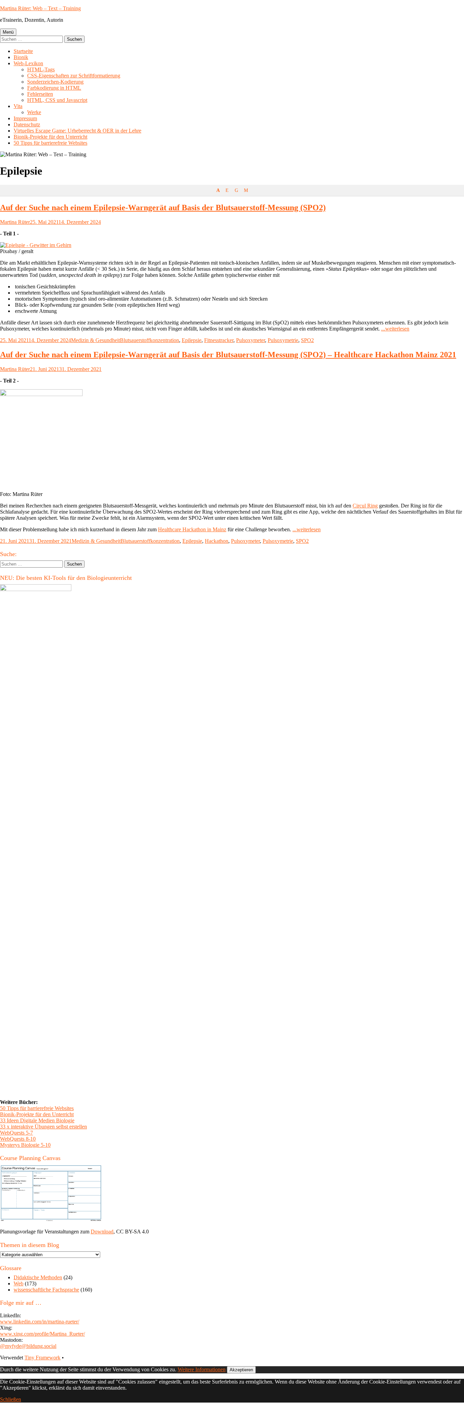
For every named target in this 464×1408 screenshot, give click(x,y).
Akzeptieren (241, 1369)
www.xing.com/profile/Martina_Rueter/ (42, 1334)
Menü (8, 32)
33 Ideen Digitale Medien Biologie (37, 1120)
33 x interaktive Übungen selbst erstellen (43, 1126)
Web (18, 1283)
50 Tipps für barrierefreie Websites (50, 143)
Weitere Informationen (202, 1369)
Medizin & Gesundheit (95, 340)
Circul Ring (365, 506)
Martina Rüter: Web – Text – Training (40, 8)
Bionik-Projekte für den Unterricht (50, 137)
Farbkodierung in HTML (54, 88)
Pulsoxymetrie (283, 340)
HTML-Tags (41, 69)
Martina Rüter (15, 222)
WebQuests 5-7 (16, 1133)
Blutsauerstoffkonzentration (149, 340)
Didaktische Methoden (38, 1277)
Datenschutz (27, 124)
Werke (34, 112)
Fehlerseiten (40, 94)
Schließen (10, 1399)
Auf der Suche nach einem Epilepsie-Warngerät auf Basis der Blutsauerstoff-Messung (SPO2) (163, 207)
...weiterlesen (395, 329)
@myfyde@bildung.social (28, 1346)
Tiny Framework (42, 1357)
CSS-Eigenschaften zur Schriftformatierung (73, 75)
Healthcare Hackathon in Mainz (192, 529)
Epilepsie (191, 340)
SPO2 (307, 340)
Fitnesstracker (218, 340)
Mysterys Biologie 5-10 (25, 1145)
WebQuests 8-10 (18, 1139)
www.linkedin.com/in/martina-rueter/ (39, 1321)
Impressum (25, 118)
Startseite (23, 51)
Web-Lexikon (28, 63)
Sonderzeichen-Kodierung (55, 82)
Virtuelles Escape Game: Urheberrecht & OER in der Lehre (77, 130)
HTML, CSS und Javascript (57, 100)
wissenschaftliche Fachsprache (46, 1290)
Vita (18, 106)
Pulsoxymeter (250, 340)
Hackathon (216, 541)
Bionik (21, 57)
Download (102, 1231)
